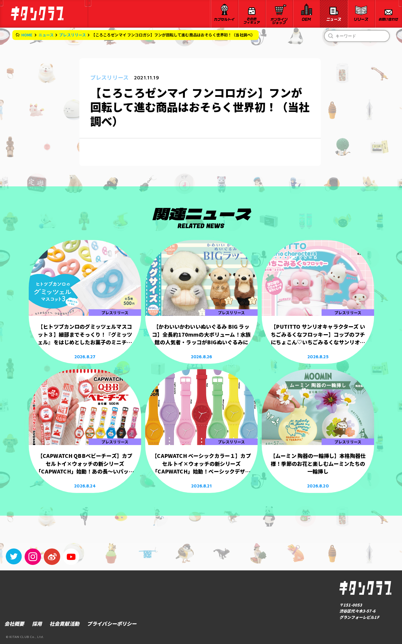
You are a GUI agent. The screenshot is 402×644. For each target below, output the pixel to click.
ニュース (46, 34)
